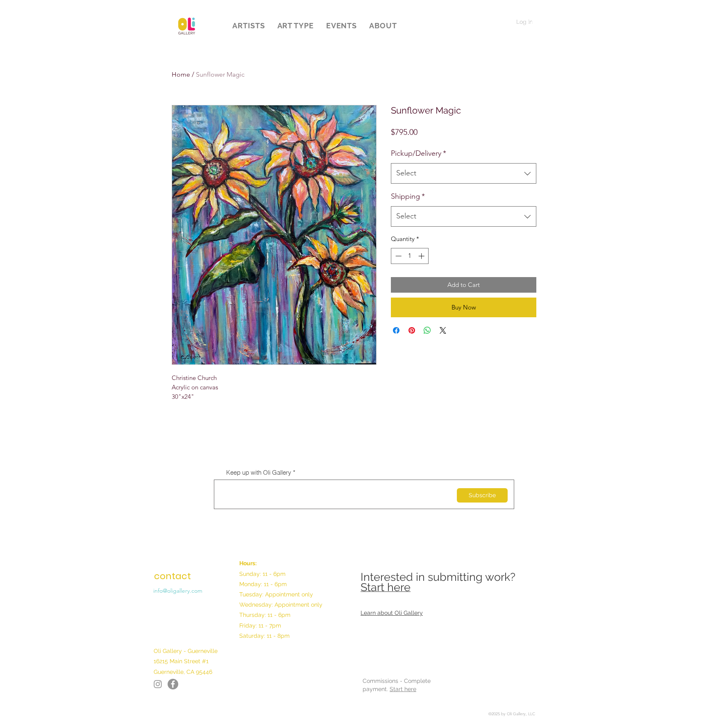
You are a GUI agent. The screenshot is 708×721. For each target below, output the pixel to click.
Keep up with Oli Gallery (258, 472)
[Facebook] (157, 684)
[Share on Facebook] (396, 330)
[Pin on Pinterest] (412, 330)
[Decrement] (397, 256)
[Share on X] (443, 330)
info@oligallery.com (177, 590)
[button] (248, 26)
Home (181, 74)
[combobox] (463, 173)
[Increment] (422, 256)
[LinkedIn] (173, 684)
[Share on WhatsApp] (427, 330)
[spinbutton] (410, 256)
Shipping (408, 196)
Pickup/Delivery (418, 153)
